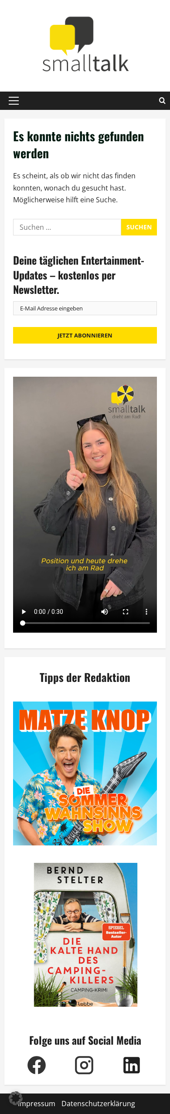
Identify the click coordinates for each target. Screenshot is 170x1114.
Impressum (36, 1103)
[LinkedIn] (132, 1065)
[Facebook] (37, 1065)
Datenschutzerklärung (98, 1103)
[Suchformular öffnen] (162, 100)
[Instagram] (84, 1065)
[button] (13, 101)
